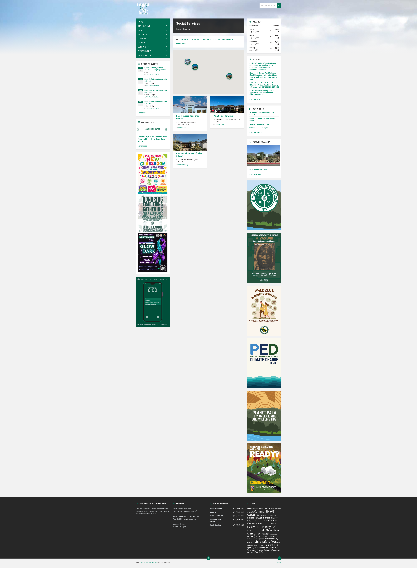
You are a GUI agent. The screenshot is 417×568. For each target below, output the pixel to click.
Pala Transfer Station (152, 86)
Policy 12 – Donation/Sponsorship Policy (262, 119)
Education (254, 517)
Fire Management (266, 524)
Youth (259, 552)
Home (178, 29)
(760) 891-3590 (238, 520)
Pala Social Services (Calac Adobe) (189, 154)
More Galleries (255, 174)
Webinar (276, 550)
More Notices (254, 99)
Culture (216, 40)
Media (255, 534)
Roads (261, 545)
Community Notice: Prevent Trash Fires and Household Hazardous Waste (152, 138)
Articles (265, 508)
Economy (273, 515)
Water (269, 550)
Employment (258, 521)
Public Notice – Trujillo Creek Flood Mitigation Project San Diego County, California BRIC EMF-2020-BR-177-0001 (264, 85)
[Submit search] (279, 5)
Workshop (251, 552)
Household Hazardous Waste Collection (155, 80)
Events (256, 523)
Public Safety (182, 43)
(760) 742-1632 (238, 516)
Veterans (252, 550)
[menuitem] (152, 22)
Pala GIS (268, 537)
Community (206, 40)
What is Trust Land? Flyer (259, 124)
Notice (252, 536)
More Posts (142, 146)
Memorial (264, 534)
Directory (186, 29)
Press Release (271, 538)
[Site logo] (143, 14)
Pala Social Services (223, 115)
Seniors (271, 544)
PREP (262, 539)
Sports (251, 547)
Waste (262, 550)
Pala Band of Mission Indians (149, 562)
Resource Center (253, 545)
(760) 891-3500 (238, 508)
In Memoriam (263, 531)
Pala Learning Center (152, 74)
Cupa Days (265, 515)
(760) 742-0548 (238, 512)
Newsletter (273, 534)
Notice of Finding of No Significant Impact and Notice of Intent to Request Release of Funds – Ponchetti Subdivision (262, 66)
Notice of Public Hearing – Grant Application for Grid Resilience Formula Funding (261, 93)
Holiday (268, 527)
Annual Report (254, 508)
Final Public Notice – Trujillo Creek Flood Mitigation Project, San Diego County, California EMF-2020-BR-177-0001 (263, 76)
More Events (142, 113)
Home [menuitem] (279, 562)
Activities (185, 40)
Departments (227, 40)
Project (249, 542)
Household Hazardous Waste (255, 531)
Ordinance (261, 536)
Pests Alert (256, 539)
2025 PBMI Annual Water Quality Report (261, 113)
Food (273, 524)
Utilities (274, 548)
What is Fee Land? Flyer (258, 128)
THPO (258, 548)
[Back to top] (279, 558)
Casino (273, 509)
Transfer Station (265, 548)
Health (253, 527)
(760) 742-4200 (238, 525)
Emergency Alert (262, 519)
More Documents (255, 132)
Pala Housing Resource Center (187, 117)
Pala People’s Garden (258, 169)
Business (195, 40)
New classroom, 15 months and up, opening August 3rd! (155, 69)
